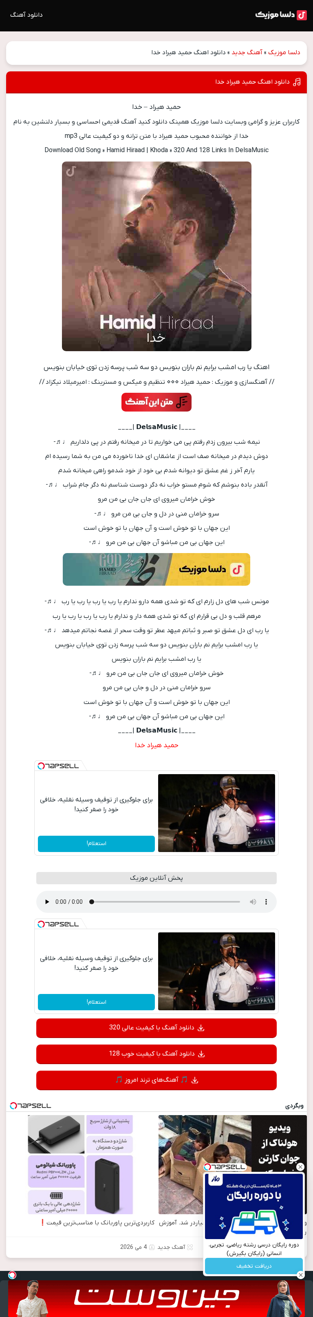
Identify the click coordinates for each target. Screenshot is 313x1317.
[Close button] (300, 1167)
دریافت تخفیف (254, 1266)
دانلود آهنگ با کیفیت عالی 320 (151, 1028)
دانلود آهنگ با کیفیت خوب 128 (152, 1054)
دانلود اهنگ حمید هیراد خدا (252, 82)
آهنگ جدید (246, 53)
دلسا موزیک (284, 53)
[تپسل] (41, 766)
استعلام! (96, 844)
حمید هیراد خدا (157, 745)
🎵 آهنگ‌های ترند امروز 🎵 (151, 1080)
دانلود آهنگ (26, 15)
